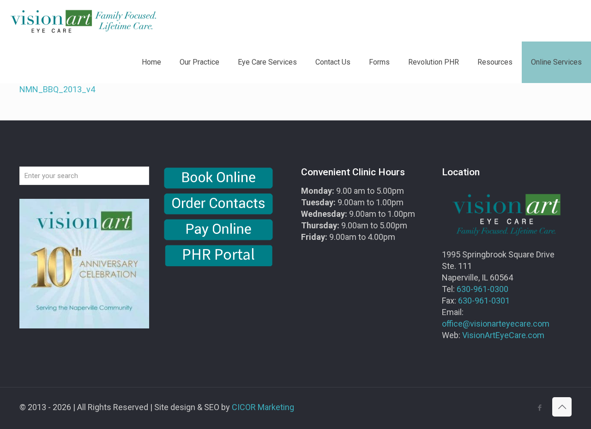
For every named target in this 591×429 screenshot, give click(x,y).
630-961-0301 (484, 300)
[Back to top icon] (562, 407)
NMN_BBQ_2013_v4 (57, 89)
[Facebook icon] (539, 408)
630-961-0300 (482, 289)
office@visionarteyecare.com (495, 323)
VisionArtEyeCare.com (503, 335)
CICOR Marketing (263, 407)
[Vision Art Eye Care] (83, 21)
